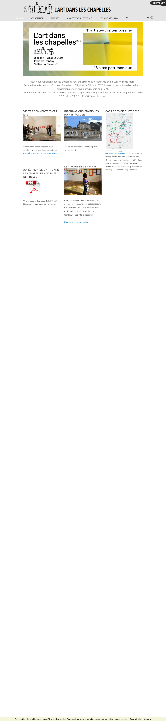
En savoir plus (135, 719)
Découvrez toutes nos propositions (42, 153)
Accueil (20, 18)
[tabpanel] (83, 49)
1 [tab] (83, 78)
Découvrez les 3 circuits (115, 153)
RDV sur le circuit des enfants (76, 222)
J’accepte (147, 719)
